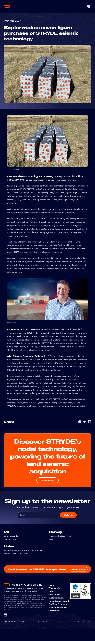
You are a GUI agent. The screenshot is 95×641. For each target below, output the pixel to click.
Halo (50, 591)
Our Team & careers (57, 604)
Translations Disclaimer (42, 622)
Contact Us (53, 610)
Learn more (47, 480)
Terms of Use (71, 622)
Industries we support (58, 601)
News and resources (57, 607)
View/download (78, 569)
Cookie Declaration (84, 622)
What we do (54, 588)
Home (51, 585)
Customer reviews (56, 598)
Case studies (54, 594)
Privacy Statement (58, 622)
